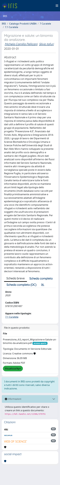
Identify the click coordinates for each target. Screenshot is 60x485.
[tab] (43, 285)
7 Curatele (45, 23)
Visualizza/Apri (13, 368)
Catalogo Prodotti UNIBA (23, 23)
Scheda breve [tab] (15, 278)
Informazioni (14, 398)
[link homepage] (10, 6)
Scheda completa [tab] (41, 278)
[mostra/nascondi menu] (57, 5)
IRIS (4, 23)
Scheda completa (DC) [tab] (21, 284)
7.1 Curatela (11, 27)
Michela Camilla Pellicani (21, 44)
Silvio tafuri (46, 44)
